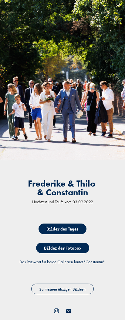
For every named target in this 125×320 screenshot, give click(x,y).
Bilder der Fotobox (62, 248)
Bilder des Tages (62, 229)
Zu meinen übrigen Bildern (62, 288)
